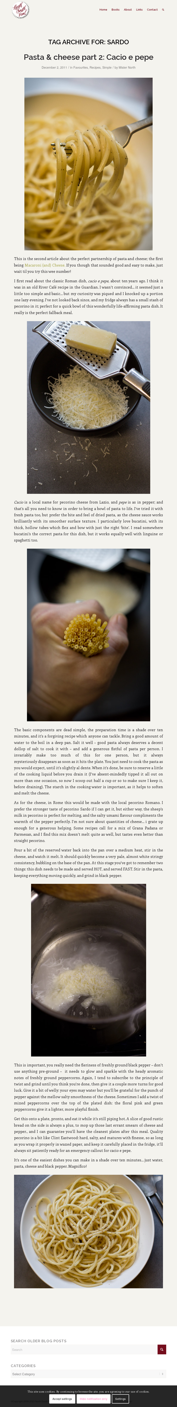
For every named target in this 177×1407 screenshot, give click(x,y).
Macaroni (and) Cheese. (45, 265)
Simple (107, 67)
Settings (120, 1399)
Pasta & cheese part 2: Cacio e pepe (88, 57)
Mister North (127, 67)
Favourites (80, 67)
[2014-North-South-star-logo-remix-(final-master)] (20, 9)
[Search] (163, 9)
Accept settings (62, 1399)
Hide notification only (93, 1399)
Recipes (95, 67)
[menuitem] (103, 9)
